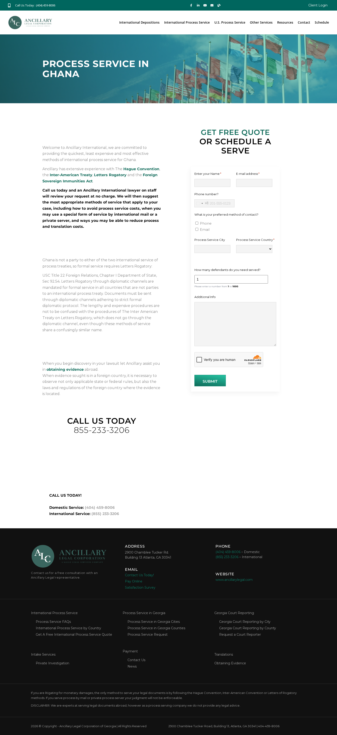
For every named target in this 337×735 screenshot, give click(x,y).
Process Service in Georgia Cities (153, 622)
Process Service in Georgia (144, 613)
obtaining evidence (65, 369)
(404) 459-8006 (100, 507)
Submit (210, 381)
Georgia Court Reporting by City (245, 622)
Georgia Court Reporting (234, 613)
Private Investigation (52, 663)
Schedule (322, 22)
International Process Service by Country (68, 628)
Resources (285, 22)
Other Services (261, 22)
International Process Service (187, 22)
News (132, 666)
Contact (304, 22)
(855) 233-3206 (105, 514)
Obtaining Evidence (230, 663)
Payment (130, 651)
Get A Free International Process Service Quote (74, 634)
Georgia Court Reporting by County (247, 628)
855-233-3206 (102, 430)
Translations (223, 654)
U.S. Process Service (229, 22)
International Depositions (139, 22)
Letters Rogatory (110, 175)
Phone (206, 223)
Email (205, 229)
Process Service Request (147, 634)
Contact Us (136, 660)
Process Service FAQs (53, 622)
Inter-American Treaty (71, 175)
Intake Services (43, 654)
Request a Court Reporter (240, 634)
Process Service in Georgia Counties (156, 628)
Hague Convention (141, 169)
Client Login (318, 5)
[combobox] (201, 203)
